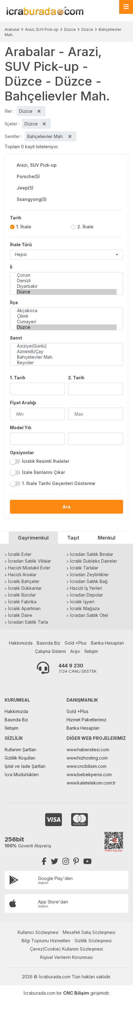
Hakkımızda (20, 643)
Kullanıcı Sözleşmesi (38, 932)
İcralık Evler (20, 554)
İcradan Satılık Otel (89, 615)
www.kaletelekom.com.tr (91, 782)
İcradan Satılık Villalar (29, 561)
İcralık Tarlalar (84, 567)
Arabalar (12, 29)
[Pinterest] (76, 861)
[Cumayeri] (66, 321)
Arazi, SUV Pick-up (41, 29)
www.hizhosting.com (87, 757)
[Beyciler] (66, 362)
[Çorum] (66, 275)
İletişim (91, 651)
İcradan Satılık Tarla (28, 622)
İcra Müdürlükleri (22, 774)
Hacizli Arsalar (22, 574)
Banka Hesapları (107, 643)
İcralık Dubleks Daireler (93, 561)
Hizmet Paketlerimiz (86, 719)
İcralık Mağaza (85, 608)
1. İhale (23, 226)
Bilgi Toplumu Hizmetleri (46, 940)
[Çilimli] (66, 316)
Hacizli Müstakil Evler (29, 567)
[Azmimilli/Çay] (66, 351)
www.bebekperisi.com (89, 774)
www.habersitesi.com (87, 749)
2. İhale (85, 226)
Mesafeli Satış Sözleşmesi (89, 932)
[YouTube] (87, 861)
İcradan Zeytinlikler (89, 574)
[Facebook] (44, 861)
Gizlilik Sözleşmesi (93, 940)
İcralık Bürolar (22, 594)
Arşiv (75, 651)
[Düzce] (66, 292)
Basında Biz (48, 643)
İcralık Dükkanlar (25, 588)
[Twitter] (54, 861)
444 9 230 (70, 665)
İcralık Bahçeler (24, 581)
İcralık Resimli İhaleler (45, 461)
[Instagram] (65, 861)
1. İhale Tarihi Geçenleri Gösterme (58, 483)
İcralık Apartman (24, 608)
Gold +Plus (76, 643)
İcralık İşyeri (82, 601)
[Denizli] (66, 280)
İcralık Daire (20, 615)
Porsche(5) (28, 176)
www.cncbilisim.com (86, 766)
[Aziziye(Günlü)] (66, 346)
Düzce (70, 29)
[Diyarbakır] (66, 286)
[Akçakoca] (66, 310)
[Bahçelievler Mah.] (66, 357)
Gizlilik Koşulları (20, 757)
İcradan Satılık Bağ (89, 581)
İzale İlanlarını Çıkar (43, 472)
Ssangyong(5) (32, 199)
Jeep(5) (25, 187)
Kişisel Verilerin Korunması (66, 957)
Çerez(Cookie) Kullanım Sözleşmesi (66, 949)
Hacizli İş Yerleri (86, 588)
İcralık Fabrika (22, 601)
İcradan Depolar (86, 594)
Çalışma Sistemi (50, 651)
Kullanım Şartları (20, 749)
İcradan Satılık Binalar (91, 554)
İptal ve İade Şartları (25, 766)
